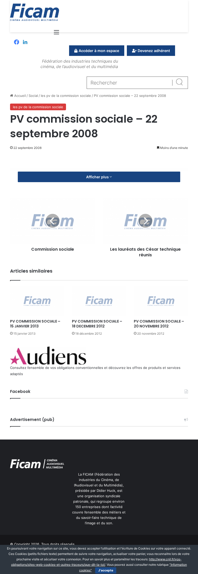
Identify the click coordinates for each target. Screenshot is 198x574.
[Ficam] (34, 12)
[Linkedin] (25, 42)
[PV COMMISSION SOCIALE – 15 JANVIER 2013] (37, 301)
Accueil (19, 96)
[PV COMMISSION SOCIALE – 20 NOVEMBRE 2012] (161, 301)
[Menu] (56, 34)
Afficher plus (98, 177)
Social (33, 96)
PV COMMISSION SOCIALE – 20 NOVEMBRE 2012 (159, 324)
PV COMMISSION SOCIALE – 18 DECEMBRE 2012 (97, 324)
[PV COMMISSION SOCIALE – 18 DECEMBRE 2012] (99, 301)
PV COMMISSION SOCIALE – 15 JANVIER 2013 (35, 324)
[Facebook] (16, 42)
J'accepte (105, 570)
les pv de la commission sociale (66, 96)
